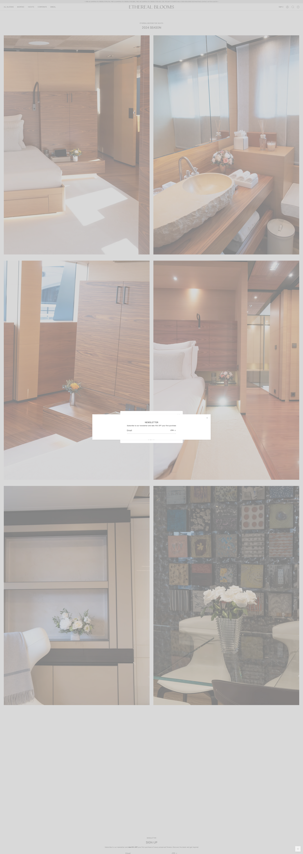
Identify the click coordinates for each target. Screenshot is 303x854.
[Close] (207, 418)
